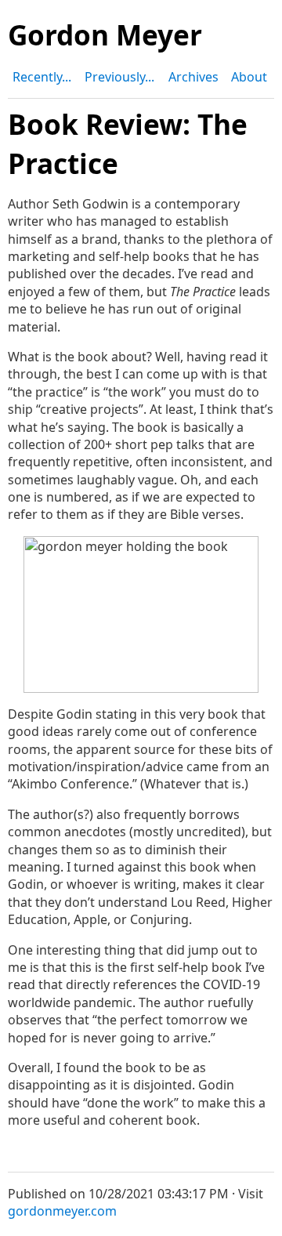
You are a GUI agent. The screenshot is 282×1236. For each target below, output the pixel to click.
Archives (193, 76)
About (249, 76)
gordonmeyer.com (62, 1211)
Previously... (119, 76)
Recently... (42, 76)
